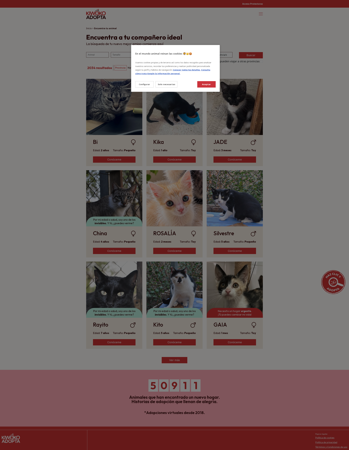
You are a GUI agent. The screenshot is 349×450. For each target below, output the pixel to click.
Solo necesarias (166, 84)
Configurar (144, 84)
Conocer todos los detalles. (186, 69)
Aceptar (206, 84)
